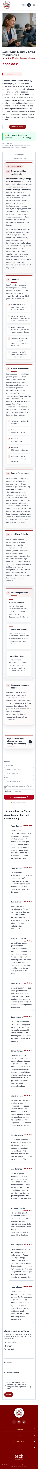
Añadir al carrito (18, 127)
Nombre (7, 762)
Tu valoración (10, 1349)
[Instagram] (19, 1422)
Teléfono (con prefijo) (12, 769)
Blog (19, 1435)
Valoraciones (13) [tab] (19, 158)
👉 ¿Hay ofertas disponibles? (18, 136)
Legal (19, 1448)
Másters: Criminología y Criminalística (21, 145)
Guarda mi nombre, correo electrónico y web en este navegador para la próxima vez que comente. (19, 1386)
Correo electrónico (12, 1373)
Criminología (6, 147)
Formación (19, 1429)
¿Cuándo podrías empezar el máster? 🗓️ (18, 787)
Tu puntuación (10, 1342)
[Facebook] (14, 1422)
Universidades (19, 1441)
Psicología (23, 147)
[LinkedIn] (24, 1422)
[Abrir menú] (34, 4)
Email (6, 778)
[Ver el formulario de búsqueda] (29, 5)
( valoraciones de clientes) (23, 58)
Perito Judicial (15, 147)
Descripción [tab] (19, 154)
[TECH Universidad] (19, 1457)
